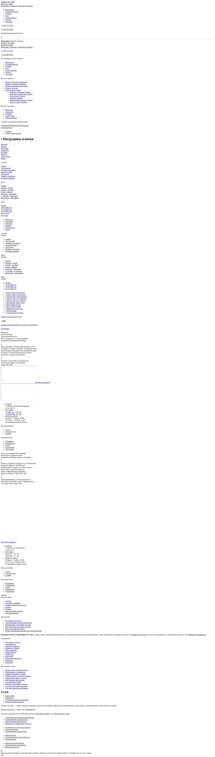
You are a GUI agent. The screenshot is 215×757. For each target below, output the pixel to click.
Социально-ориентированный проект (19, 718)
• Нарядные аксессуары (14, 309)
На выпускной (6, 172)
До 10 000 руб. (6, 208)
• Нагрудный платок (13, 307)
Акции (8, 607)
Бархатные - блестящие (10, 198)
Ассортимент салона (13, 682)
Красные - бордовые (8, 194)
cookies (16, 753)
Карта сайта (9, 696)
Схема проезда (11, 18)
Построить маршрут (42, 382)
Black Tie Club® (7, 4)
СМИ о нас (9, 654)
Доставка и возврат (12, 603)
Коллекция (9, 10)
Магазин (4, 144)
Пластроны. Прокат (17, 96)
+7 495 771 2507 (7, 26)
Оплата (8, 20)
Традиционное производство (16, 720)
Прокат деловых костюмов (15, 84)
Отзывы (8, 14)
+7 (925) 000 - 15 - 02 (13, 414)
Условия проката (11, 12)
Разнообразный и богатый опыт (17, 737)
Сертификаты (10, 644)
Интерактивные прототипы (16, 731)
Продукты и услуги (12, 642)
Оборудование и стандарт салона (18, 676)
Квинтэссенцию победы (14, 743)
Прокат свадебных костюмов (16, 86)
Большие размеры (7, 178)
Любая (3, 206)
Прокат (3, 146)
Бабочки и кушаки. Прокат (20, 92)
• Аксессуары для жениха (15, 293)
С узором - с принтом (9, 196)
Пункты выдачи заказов (14, 702)
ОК (2, 755)
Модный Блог (10, 652)
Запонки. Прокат (16, 98)
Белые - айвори (7, 192)
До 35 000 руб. (6, 212)
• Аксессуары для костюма (15, 295)
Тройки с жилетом (8, 176)
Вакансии (9, 660)
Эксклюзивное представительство (18, 623)
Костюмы (9, 110)
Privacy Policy (45, 714)
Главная (8, 131)
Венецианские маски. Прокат (21, 100)
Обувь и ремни (11, 118)
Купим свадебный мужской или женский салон (23, 631)
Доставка (8, 22)
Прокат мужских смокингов (16, 82)
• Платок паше (10, 311)
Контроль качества (12, 646)
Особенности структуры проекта (18, 727)
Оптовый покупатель (13, 621)
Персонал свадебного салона (16, 684)
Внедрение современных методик (18, 724)
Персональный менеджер (15, 629)
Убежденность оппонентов (15, 745)
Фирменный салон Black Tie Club (18, 625)
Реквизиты (9, 698)
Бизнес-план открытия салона (16, 670)
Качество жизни (11, 729)
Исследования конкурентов (15, 722)
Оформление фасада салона (15, 678)
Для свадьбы (6, 168)
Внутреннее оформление (14, 680)
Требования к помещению (15, 672)
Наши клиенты (11, 650)
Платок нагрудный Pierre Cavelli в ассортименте (19, 325)
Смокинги (9, 112)
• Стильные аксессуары (14, 313)
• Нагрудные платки (13, 133)
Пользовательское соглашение (16, 700)
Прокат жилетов (11, 88)
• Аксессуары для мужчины (16, 297)
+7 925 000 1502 (7, 29)
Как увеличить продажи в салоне (18, 627)
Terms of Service (59, 714)
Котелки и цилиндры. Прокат (21, 94)
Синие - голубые (7, 190)
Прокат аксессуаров (13, 90)
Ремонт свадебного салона (15, 674)
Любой (3, 166)
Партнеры (9, 656)
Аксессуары (10, 116)
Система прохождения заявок (16, 688)
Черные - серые (7, 188)
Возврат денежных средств (15, 605)
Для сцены (5, 174)
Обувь (3, 158)
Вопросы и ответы (12, 648)
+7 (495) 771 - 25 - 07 (13, 412)
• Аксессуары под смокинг (15, 301)
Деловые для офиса (8, 170)
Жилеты (4, 154)
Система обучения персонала (16, 686)
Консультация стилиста (14, 611)
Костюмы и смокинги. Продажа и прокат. (17, 6)
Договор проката (11, 613)
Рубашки (8, 114)
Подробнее (5, 329)
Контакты (9, 662)
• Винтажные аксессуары (15, 303)
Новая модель (10, 735)
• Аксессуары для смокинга (15, 299)
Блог (7, 16)
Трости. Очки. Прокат (18, 102)
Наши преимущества (13, 658)
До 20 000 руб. (6, 210)
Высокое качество (12, 747)
